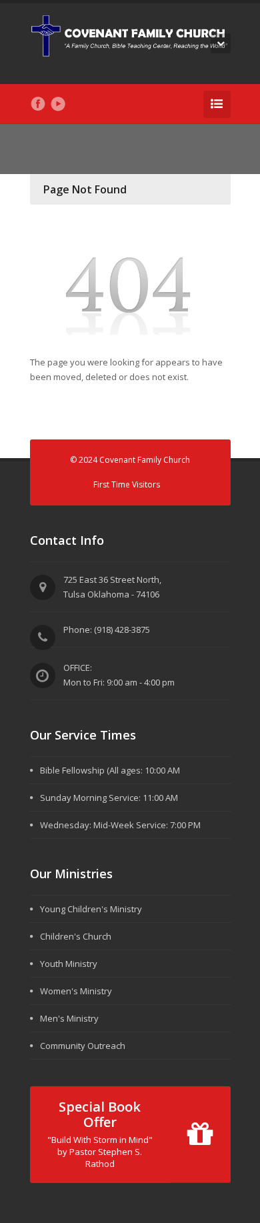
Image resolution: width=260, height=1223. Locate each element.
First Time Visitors (126, 484)
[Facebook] (38, 104)
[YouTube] (58, 104)
